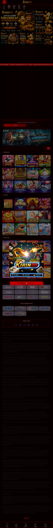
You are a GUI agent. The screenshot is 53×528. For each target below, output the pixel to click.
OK (26, 283)
